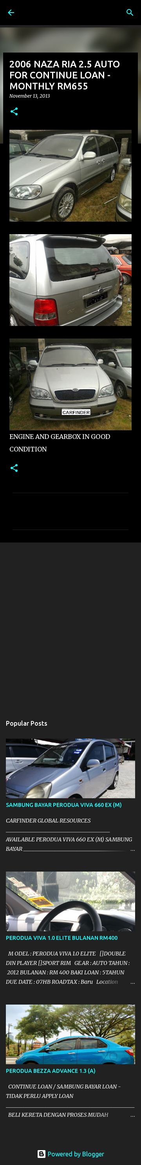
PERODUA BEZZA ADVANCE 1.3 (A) (51, 1071)
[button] (14, 112)
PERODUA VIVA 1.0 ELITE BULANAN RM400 (62, 938)
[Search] (130, 12)
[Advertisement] (70, 624)
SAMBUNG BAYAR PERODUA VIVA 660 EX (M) (64, 805)
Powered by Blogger (75, 1154)
